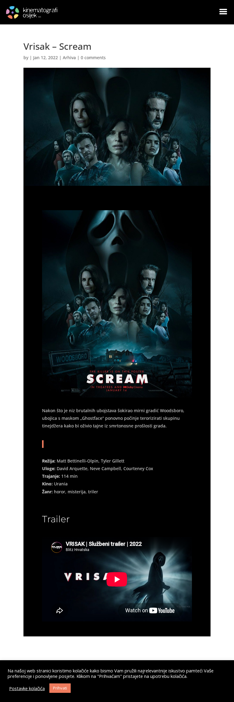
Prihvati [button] (60, 688)
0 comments (93, 57)
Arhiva (69, 57)
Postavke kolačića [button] (27, 688)
